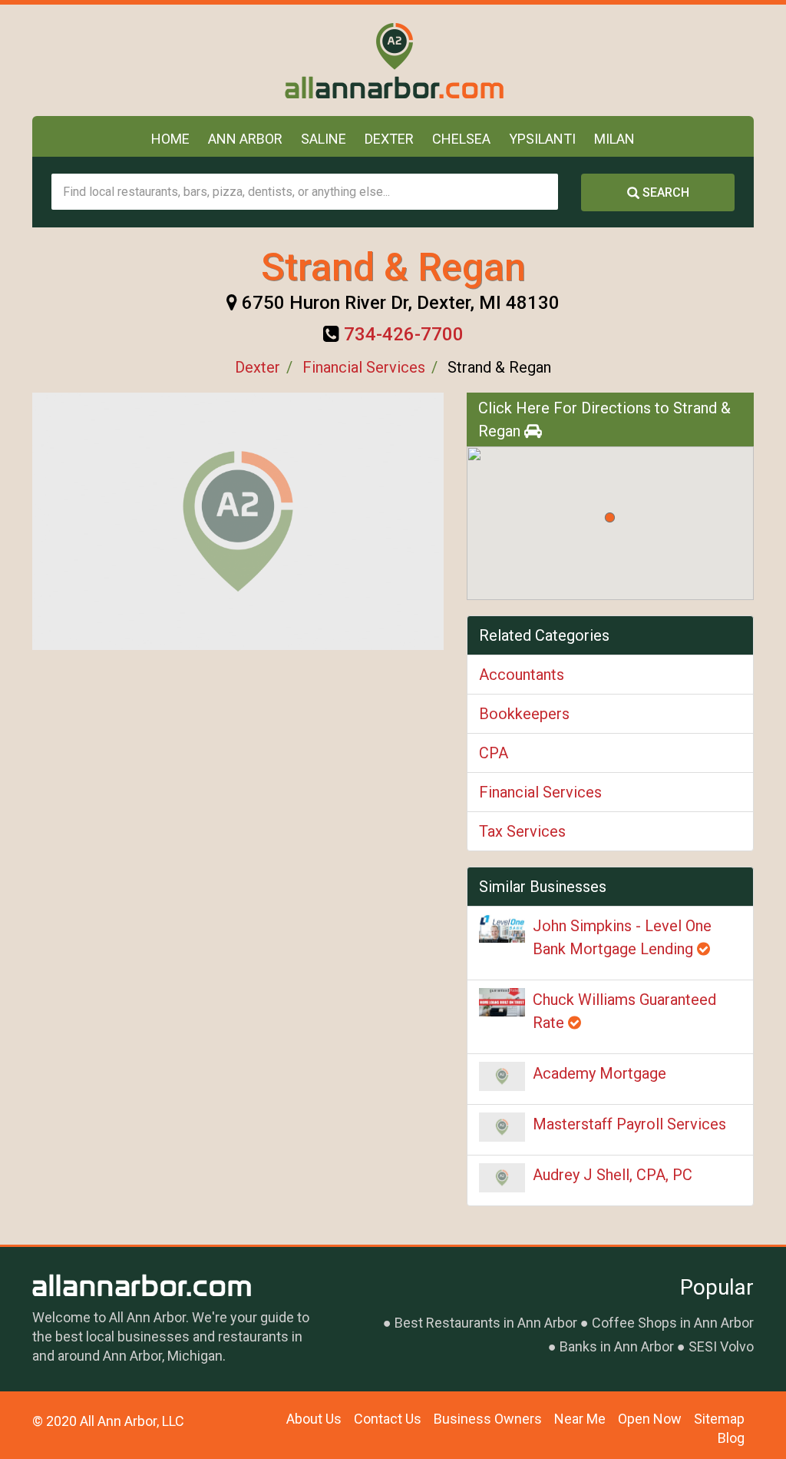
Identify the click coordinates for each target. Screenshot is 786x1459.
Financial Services (363, 367)
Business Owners (488, 1419)
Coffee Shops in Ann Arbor (673, 1323)
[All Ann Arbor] (393, 60)
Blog (731, 1438)
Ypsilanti (542, 139)
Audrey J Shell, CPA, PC (612, 1175)
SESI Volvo (721, 1346)
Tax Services (522, 831)
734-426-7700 (404, 334)
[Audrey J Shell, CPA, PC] (502, 1177)
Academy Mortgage (599, 1073)
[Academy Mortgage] (502, 1076)
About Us (314, 1419)
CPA (493, 753)
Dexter (389, 139)
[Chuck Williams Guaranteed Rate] (502, 1002)
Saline (323, 139)
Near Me (580, 1419)
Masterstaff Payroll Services (629, 1124)
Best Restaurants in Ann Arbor (486, 1323)
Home (170, 139)
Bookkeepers (524, 714)
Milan (614, 139)
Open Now (650, 1419)
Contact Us (387, 1419)
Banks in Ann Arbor (617, 1346)
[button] (610, 517)
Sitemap (719, 1419)
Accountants (521, 674)
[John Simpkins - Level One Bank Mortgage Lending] (502, 928)
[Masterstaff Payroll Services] (502, 1127)
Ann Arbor (245, 139)
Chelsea (461, 139)
